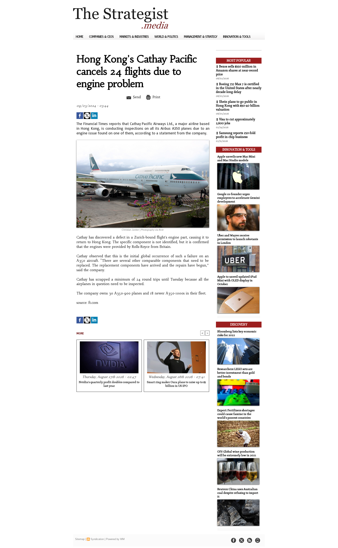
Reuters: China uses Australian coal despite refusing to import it (237, 493)
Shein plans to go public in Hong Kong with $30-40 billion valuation (238, 106)
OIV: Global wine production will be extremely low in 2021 (236, 453)
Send (136, 97)
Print (155, 97)
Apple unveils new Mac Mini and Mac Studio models (236, 158)
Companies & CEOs (101, 36)
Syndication (97, 539)
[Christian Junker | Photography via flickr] (142, 141)
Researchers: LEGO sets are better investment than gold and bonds (236, 372)
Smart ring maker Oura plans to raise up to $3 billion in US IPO (176, 384)
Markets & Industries (134, 36)
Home (80, 36)
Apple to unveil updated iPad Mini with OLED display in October (237, 280)
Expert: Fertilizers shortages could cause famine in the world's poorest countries (235, 414)
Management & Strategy (201, 36)
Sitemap (79, 539)
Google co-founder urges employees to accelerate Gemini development (238, 197)
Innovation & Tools (236, 36)
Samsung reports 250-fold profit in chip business (235, 135)
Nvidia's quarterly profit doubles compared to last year (109, 384)
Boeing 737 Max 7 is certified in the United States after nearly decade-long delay (238, 88)
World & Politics (167, 36)
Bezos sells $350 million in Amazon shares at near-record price (237, 70)
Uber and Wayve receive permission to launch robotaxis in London (237, 239)
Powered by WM (115, 539)
